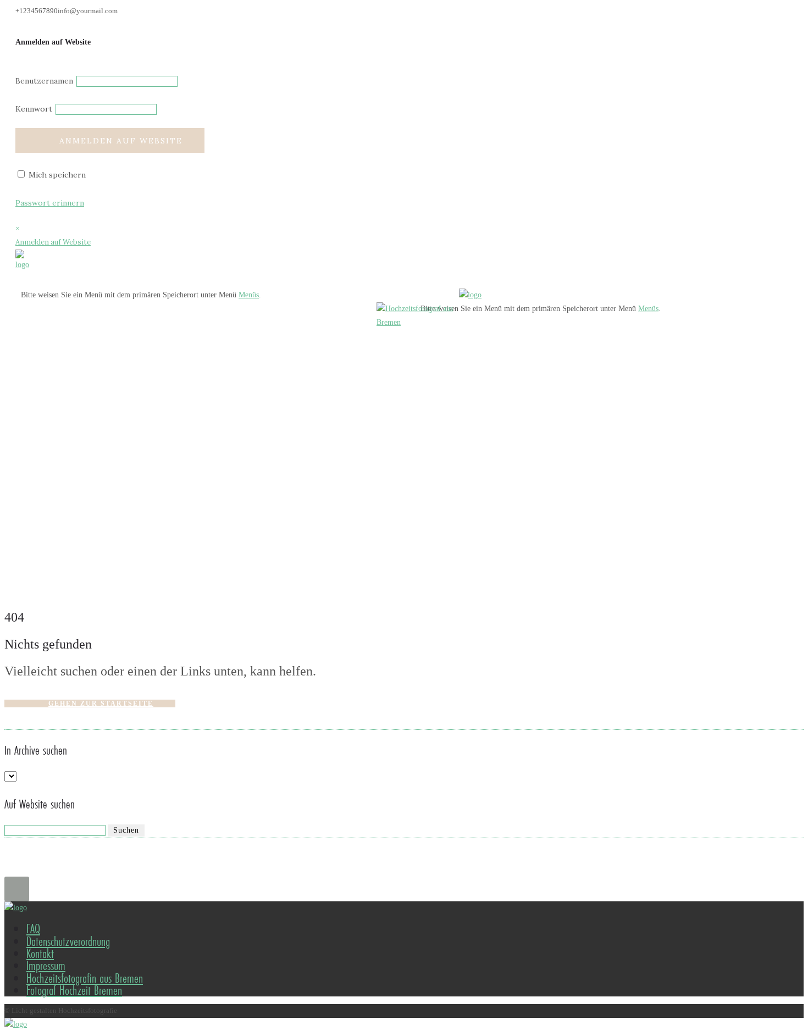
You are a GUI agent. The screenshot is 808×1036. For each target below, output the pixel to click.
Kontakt (40, 953)
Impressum (45, 965)
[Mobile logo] (15, 1024)
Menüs (249, 295)
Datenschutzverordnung (68, 941)
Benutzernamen (44, 81)
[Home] (22, 265)
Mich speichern (56, 175)
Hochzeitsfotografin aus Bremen (84, 978)
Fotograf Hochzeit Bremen (74, 990)
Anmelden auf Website (120, 141)
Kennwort (33, 109)
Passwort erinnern (49, 203)
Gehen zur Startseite (100, 703)
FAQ (33, 928)
